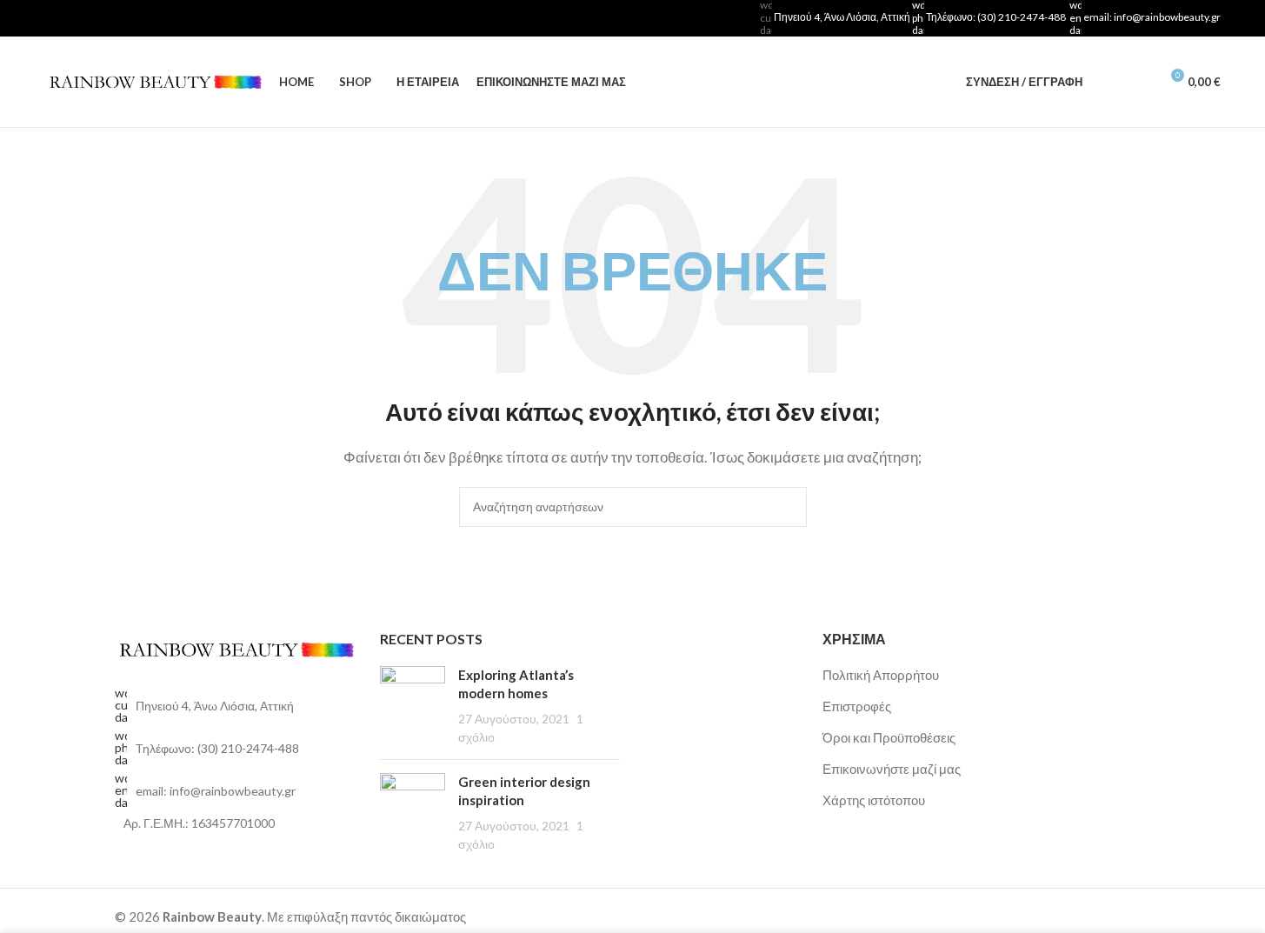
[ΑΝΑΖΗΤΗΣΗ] (787, 507)
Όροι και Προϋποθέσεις (888, 737)
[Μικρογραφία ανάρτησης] (412, 706)
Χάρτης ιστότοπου (873, 800)
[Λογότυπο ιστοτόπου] (153, 80)
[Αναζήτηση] (1106, 81)
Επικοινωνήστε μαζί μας (891, 768)
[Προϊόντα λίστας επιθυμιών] (1138, 81)
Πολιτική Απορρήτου (880, 675)
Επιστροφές (856, 706)
